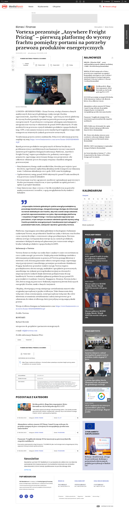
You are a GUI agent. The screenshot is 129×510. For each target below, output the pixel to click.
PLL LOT (60, 418)
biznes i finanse (89, 254)
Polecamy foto (92, 331)
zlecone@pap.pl (62, 484)
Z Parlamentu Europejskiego (92, 433)
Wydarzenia (43, 6)
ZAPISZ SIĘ (27, 470)
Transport (29, 340)
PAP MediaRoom (27, 476)
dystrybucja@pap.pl (80, 484)
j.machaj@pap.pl (98, 484)
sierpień (85, 196)
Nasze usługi (110, 6)
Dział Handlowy (80, 481)
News (31, 6)
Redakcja (61, 481)
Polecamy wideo (93, 234)
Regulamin (80, 496)
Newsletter (127, 34)
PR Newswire (61, 432)
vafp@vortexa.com (29, 331)
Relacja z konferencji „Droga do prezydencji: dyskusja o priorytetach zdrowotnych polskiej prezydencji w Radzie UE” (97, 461)
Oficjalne (56, 6)
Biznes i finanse (109, 27)
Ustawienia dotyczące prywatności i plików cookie (71, 498)
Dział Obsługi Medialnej (101, 481)
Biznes (19, 340)
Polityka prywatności (70, 496)
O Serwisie (60, 496)
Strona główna (98, 27)
